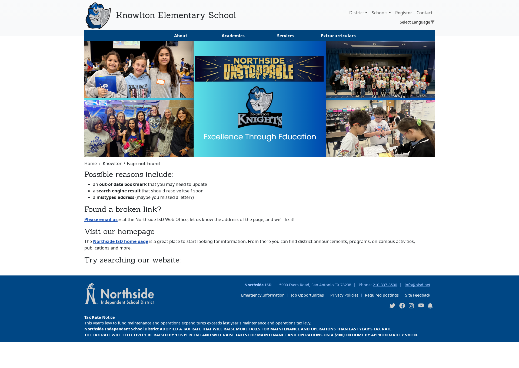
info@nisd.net (417, 284)
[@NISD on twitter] (392, 305)
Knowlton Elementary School (176, 15)
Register (403, 13)
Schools (380, 13)
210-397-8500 (385, 284)
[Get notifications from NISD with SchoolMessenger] (430, 305)
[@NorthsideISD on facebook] (402, 305)
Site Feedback (417, 295)
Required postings (382, 295)
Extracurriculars (338, 36)
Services (285, 36)
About (180, 36)
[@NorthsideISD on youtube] (421, 305)
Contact (424, 13)
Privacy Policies (344, 295)
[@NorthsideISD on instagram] (411, 305)
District (356, 13)
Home (90, 163)
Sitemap (11, 360)
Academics (233, 36)
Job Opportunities (307, 295)
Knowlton (112, 163)
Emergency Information (263, 295)
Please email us (101, 219)
